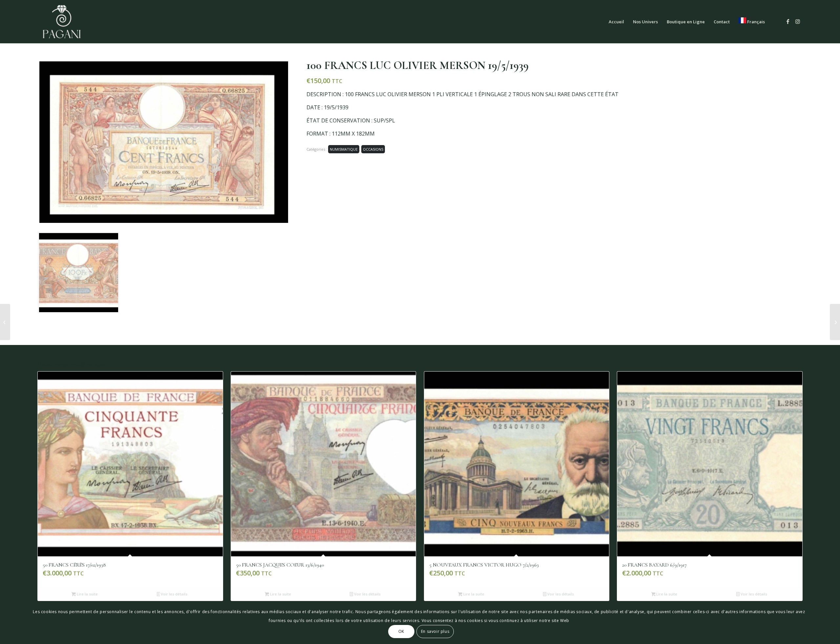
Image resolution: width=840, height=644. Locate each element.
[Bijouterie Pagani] (61, 21)
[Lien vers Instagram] (798, 21)
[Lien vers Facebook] (788, 21)
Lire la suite (87, 593)
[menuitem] (616, 21)
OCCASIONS (373, 149)
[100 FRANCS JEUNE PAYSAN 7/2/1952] (835, 322)
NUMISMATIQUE (344, 149)
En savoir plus (435, 631)
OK (401, 631)
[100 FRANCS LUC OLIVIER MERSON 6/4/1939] (5, 322)
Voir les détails (173, 593)
